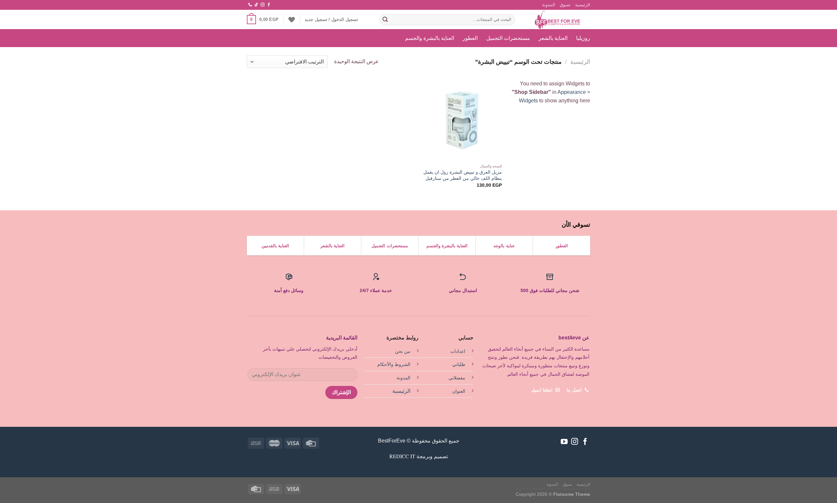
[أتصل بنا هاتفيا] (250, 5)
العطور (470, 38)
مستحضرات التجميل (508, 38)
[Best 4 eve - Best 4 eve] (557, 19)
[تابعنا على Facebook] (269, 5)
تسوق (565, 4)
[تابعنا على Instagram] (263, 5)
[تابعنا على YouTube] (564, 442)
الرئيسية (582, 4)
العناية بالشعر (553, 38)
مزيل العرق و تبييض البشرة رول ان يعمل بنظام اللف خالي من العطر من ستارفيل (462, 175)
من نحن (402, 351)
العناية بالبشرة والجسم (429, 38)
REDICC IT (402, 456)
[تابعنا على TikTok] (256, 5)
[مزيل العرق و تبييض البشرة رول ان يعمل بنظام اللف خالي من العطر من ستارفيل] (461, 119)
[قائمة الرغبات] (291, 19)
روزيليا (583, 38)
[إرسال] (385, 19)
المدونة (548, 4)
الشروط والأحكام (393, 364)
